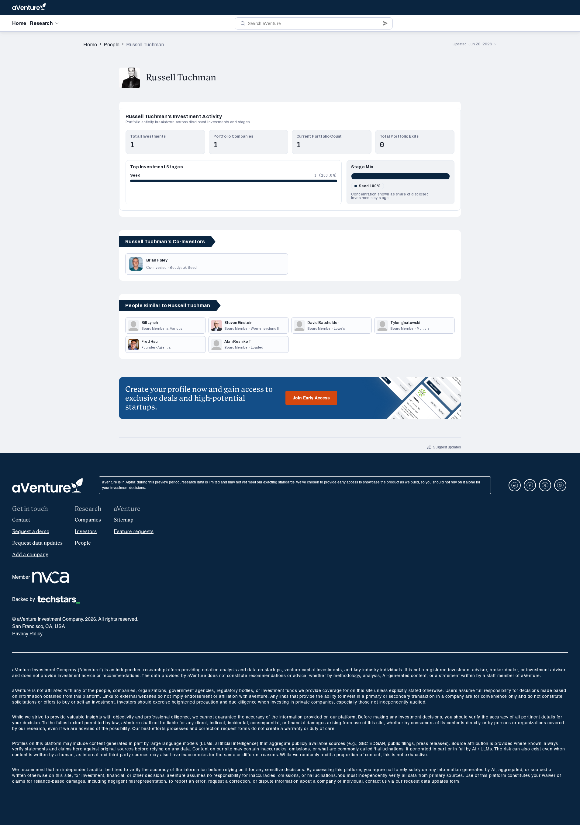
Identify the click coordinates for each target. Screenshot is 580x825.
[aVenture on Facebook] (530, 485)
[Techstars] (58, 600)
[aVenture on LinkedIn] (515, 485)
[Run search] (243, 23)
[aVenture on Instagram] (560, 485)
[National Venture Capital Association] (50, 577)
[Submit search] (385, 23)
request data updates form (431, 782)
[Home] (29, 7)
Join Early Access (311, 398)
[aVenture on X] (545, 485)
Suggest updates (447, 447)
